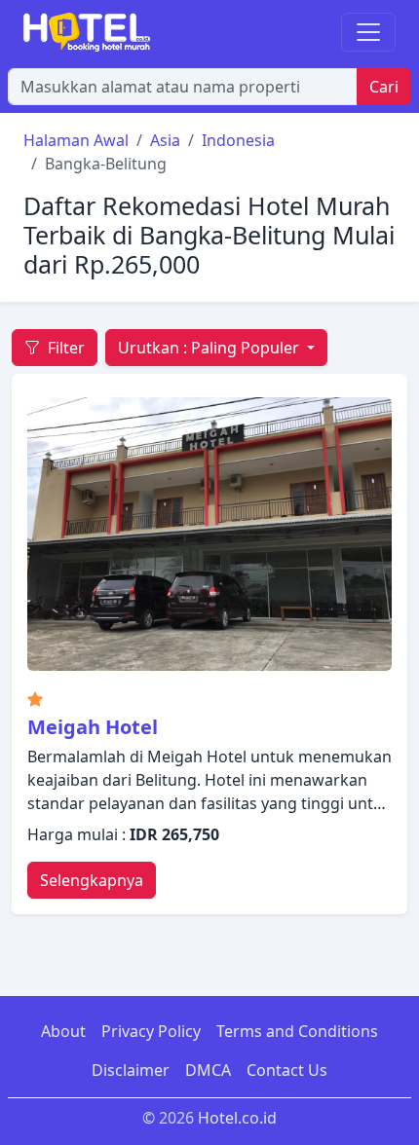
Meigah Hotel (92, 727)
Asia (165, 140)
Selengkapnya (91, 880)
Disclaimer (131, 1070)
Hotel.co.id (237, 1117)
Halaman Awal (76, 140)
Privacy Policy (151, 1031)
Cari (384, 86)
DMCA (208, 1070)
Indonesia (238, 140)
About (63, 1031)
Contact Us (287, 1070)
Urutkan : (208, 347)
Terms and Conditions (297, 1031)
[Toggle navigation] (368, 32)
